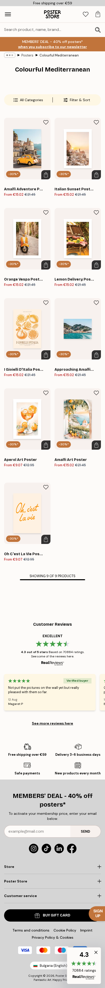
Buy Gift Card (56, 915)
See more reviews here (52, 723)
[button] (84, 965)
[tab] (86, 14)
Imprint (86, 930)
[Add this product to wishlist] (45, 122)
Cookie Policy (65, 930)
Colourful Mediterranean (59, 55)
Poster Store (64, 976)
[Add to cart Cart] (45, 174)
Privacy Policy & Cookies (52, 937)
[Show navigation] (8, 14)
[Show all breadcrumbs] (9, 55)
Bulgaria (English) (53, 965)
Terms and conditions (30, 930)
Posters (27, 55)
